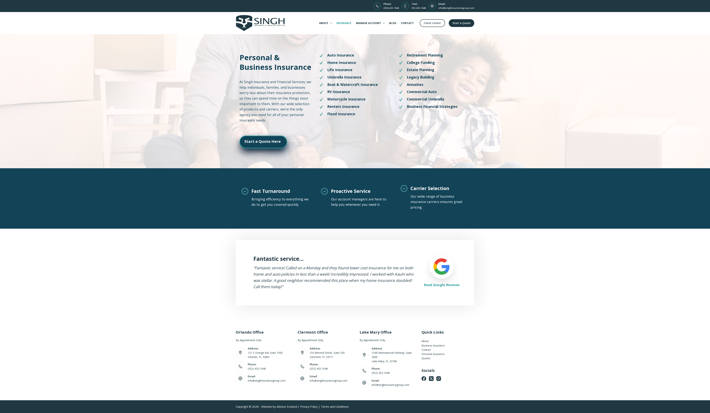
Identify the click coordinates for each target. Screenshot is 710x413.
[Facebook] (424, 378)
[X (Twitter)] (431, 378)
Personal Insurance (433, 354)
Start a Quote (461, 23)
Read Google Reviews (441, 285)
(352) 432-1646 (391, 8)
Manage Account (368, 23)
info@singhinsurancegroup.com (456, 8)
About (323, 23)
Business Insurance (433, 345)
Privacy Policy (309, 406)
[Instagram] (438, 378)
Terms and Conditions (335, 406)
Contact (407, 23)
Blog (392, 23)
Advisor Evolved (287, 406)
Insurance (344, 23)
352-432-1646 (419, 8)
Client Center (432, 23)
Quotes (426, 358)
